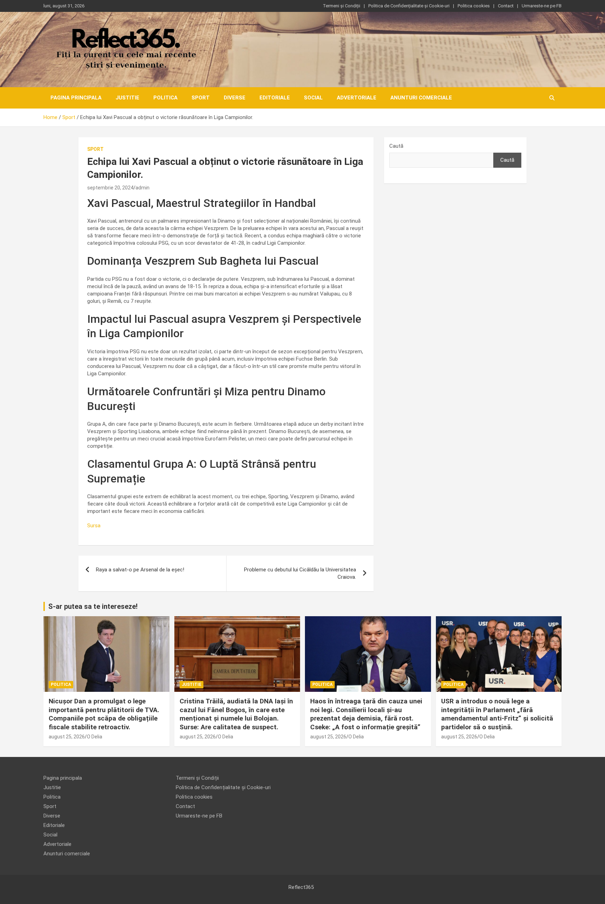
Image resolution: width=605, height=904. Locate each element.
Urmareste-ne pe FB (542, 5)
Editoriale (274, 98)
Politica (165, 98)
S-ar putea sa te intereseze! (93, 606)
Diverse (234, 98)
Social (313, 98)
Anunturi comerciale (421, 98)
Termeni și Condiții (341, 5)
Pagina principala (76, 98)
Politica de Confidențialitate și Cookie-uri (409, 5)
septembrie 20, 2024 (110, 187)
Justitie (127, 98)
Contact (506, 5)
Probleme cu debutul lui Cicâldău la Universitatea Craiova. (300, 573)
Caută (396, 146)
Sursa (93, 525)
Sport (201, 98)
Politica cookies (474, 5)
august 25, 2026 (67, 736)
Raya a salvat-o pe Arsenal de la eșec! (140, 569)
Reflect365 (301, 887)
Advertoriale (356, 98)
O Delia (94, 736)
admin (142, 187)
